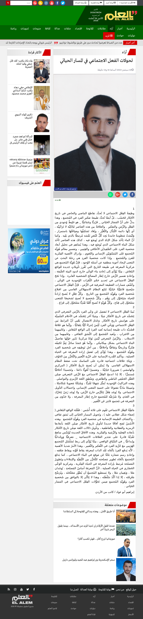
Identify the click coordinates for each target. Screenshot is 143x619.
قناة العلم (91, 614)
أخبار (119, 28)
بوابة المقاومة (95, 3)
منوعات (37, 28)
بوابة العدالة (79, 3)
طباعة (57, 200)
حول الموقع (131, 589)
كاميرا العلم (52, 608)
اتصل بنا (74, 589)
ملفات (67, 28)
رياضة (13, 28)
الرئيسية (131, 28)
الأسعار (131, 614)
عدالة (57, 28)
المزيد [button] (107, 36)
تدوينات (25, 28)
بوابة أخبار (110, 3)
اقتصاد (78, 28)
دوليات (131, 35)
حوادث (120, 35)
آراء (111, 28)
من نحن (120, 589)
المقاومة (89, 28)
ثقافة (47, 28)
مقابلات (102, 28)
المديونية (112, 614)
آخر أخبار (130, 42)
